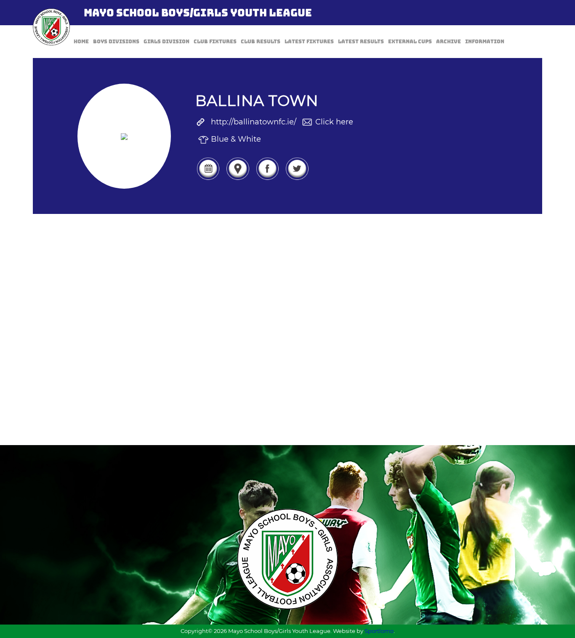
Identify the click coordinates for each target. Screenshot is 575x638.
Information (484, 41)
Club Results (260, 41)
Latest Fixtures (309, 41)
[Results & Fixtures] (208, 179)
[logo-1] (51, 26)
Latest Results (361, 41)
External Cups (410, 41)
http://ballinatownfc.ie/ (253, 122)
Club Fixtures (215, 41)
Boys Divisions (116, 41)
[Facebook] (267, 179)
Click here (334, 122)
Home (81, 41)
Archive (448, 41)
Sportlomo (379, 630)
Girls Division (166, 41)
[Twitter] (296, 179)
